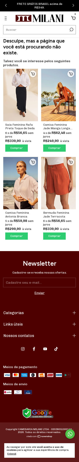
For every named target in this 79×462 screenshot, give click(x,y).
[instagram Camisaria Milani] (23, 349)
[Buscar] (71, 30)
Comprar (16, 148)
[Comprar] (32, 73)
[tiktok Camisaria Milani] (56, 349)
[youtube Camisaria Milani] (45, 349)
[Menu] (6, 18)
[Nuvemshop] (39, 437)
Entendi (11, 453)
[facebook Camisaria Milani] (34, 349)
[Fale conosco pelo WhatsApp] (70, 434)
